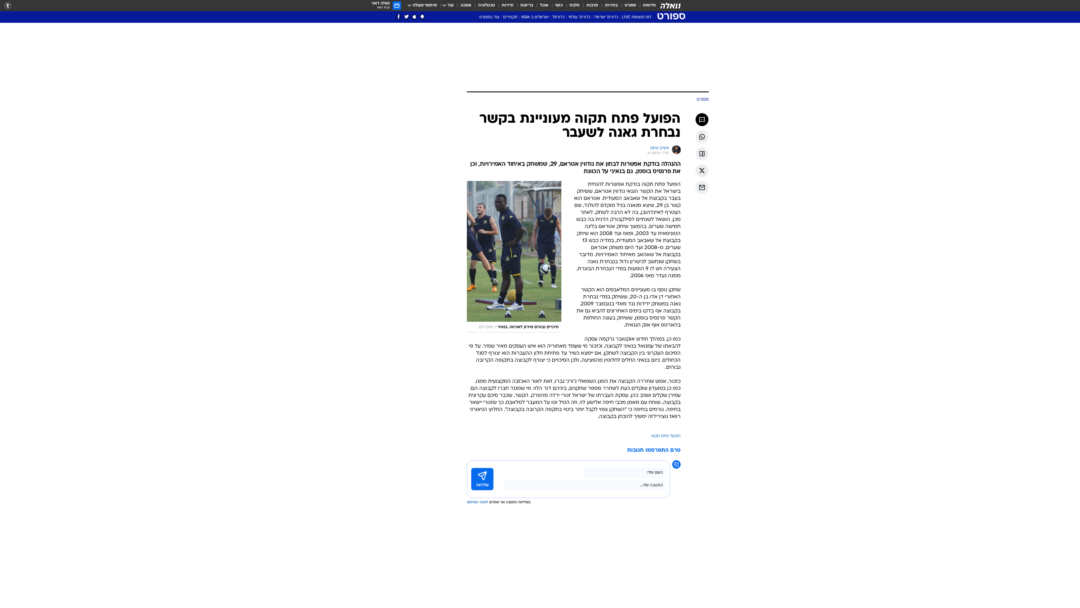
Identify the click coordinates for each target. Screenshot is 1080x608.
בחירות (611, 5)
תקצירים (510, 17)
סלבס (575, 5)
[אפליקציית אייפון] (414, 16)
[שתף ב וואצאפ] (702, 136)
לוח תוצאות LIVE (636, 17)
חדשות (649, 5)
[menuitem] (646, 6)
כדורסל (558, 17)
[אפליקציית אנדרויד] (422, 16)
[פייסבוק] (398, 16)
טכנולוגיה (486, 5)
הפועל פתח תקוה (666, 436)
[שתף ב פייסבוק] (702, 153)
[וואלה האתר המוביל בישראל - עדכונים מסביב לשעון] (670, 5)
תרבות (592, 5)
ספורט (630, 5)
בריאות (526, 5)
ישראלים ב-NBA (535, 17)
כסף (559, 5)
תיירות (508, 5)
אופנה (465, 5)
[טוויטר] (406, 16)
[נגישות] (7, 5)
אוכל (544, 5)
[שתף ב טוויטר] (702, 170)
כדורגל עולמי (579, 17)
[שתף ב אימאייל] (702, 187)
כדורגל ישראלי (606, 17)
